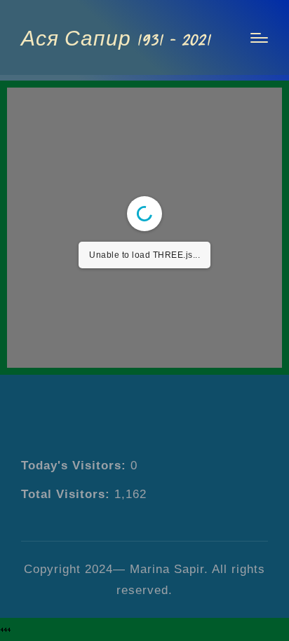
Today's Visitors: (75, 465)
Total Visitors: (67, 494)
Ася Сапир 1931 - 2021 (115, 37)
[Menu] (259, 38)
